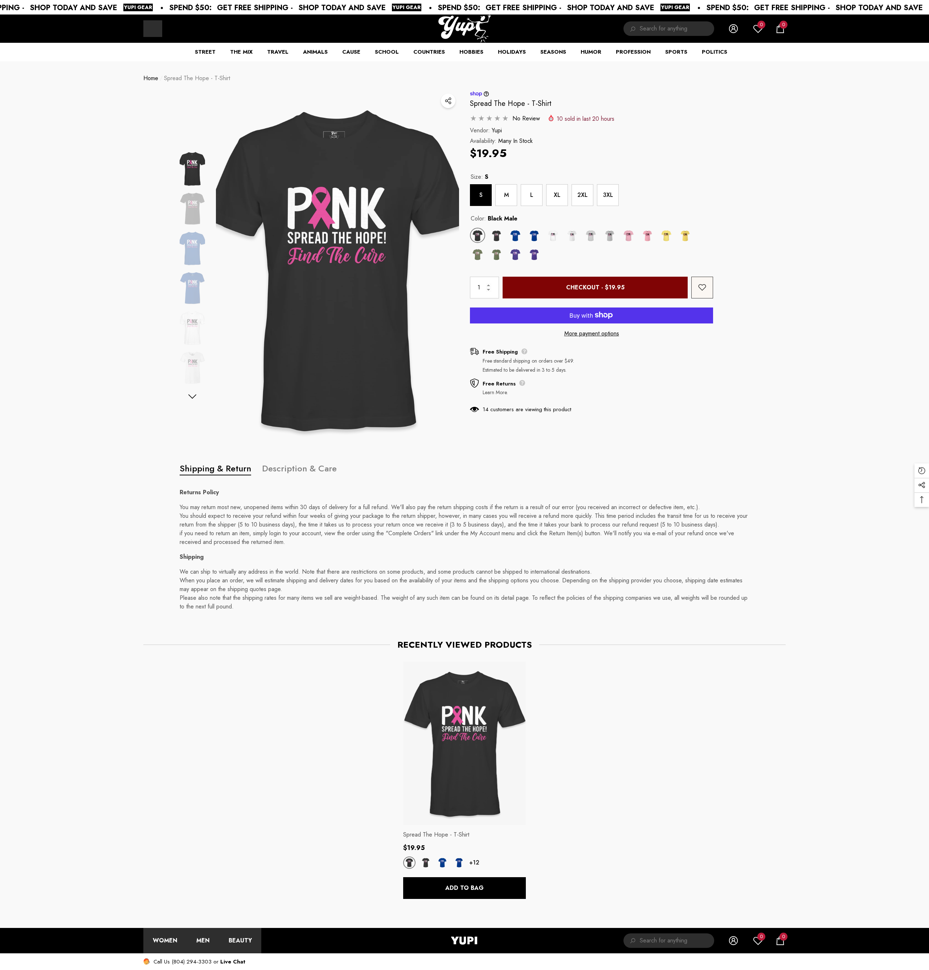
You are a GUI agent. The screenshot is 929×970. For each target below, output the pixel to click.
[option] (337, 270)
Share (448, 101)
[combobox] (677, 28)
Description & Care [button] (299, 468)
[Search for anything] (668, 28)
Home (150, 78)
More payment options (591, 333)
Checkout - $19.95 (595, 287)
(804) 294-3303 (192, 962)
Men (203, 940)
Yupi (497, 130)
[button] (780, 28)
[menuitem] (152, 28)
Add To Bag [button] (464, 888)
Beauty (240, 940)
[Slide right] (192, 396)
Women (165, 940)
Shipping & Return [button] (215, 468)
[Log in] (733, 28)
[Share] (448, 101)
